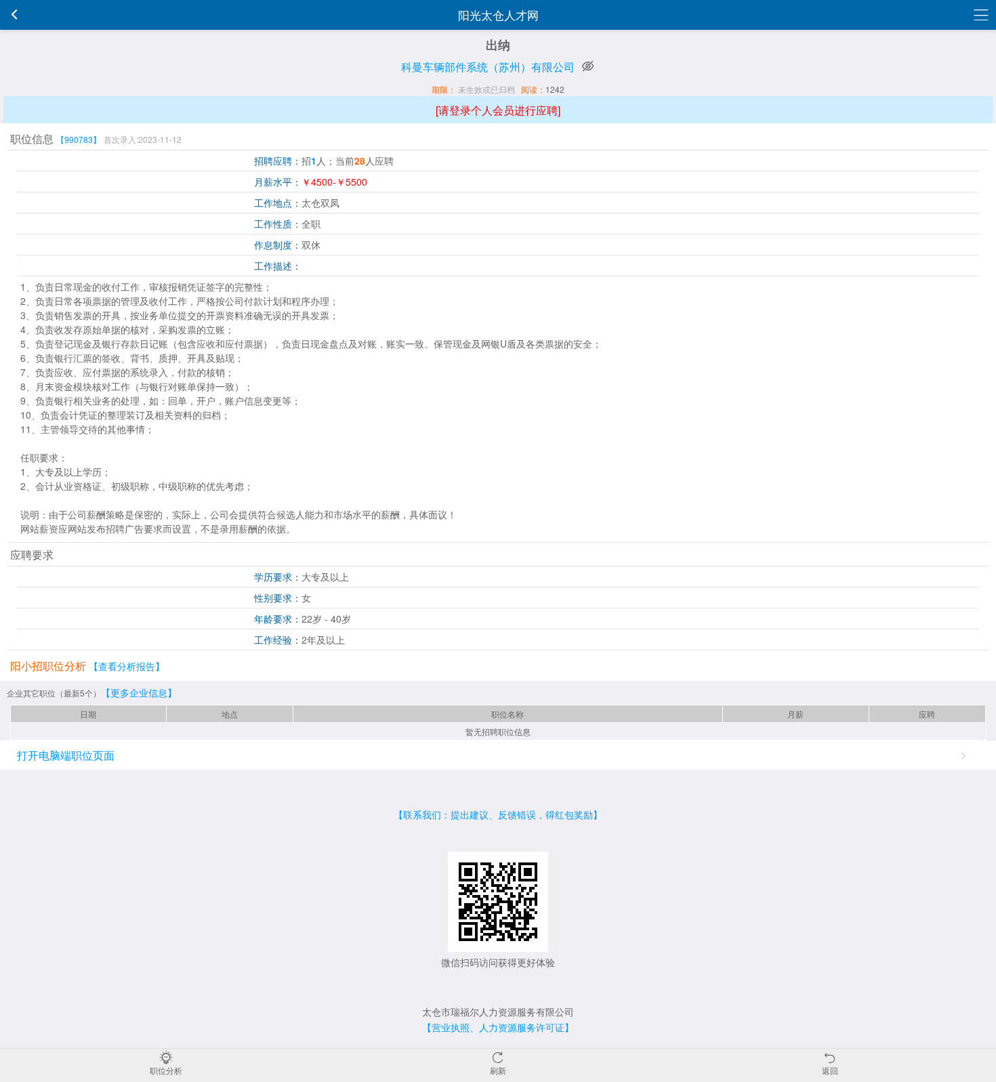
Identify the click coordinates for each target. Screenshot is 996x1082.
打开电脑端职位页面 (66, 755)
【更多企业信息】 (139, 692)
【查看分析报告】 (127, 666)
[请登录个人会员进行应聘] (498, 110)
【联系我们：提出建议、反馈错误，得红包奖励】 (498, 814)
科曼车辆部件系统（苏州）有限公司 (488, 67)
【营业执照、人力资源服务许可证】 (498, 1027)
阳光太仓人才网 (498, 14)
